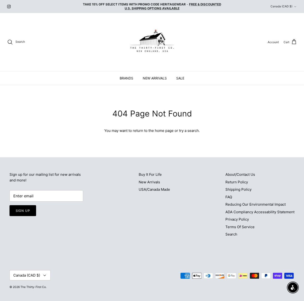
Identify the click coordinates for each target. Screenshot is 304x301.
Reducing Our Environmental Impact (255, 204)
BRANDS (126, 78)
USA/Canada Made (154, 189)
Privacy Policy (237, 219)
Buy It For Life (150, 174)
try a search (189, 130)
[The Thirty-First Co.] (152, 42)
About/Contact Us (240, 174)
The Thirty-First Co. (33, 287)
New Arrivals (149, 182)
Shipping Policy (238, 189)
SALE (180, 78)
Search (231, 234)
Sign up (23, 211)
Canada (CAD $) (281, 6)
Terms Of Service (240, 227)
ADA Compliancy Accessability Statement (259, 212)
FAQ (228, 197)
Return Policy (236, 182)
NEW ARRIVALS (155, 78)
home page (164, 130)
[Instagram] (9, 6)
